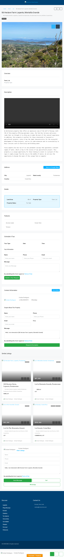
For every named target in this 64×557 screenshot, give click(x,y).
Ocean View (38, 223)
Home (4, 8)
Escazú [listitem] (5, 510)
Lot (13, 8)
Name (6, 255)
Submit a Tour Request (12, 278)
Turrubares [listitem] (6, 516)
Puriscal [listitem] (5, 527)
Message (7, 262)
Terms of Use (28, 274)
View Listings (56, 290)
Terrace (8, 227)
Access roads (10, 223)
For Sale (4, 18)
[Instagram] (46, 545)
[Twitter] (43, 545)
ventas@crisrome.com (40, 507)
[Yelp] (61, 545)
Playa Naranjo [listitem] (6, 507)
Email (43, 255)
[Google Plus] (52, 545)
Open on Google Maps (52, 167)
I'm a (34, 321)
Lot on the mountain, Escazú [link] (14, 428)
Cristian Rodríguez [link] (18, 399)
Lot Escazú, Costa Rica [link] (43, 428)
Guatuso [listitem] (5, 513)
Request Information (32, 345)
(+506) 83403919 (23, 300)
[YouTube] (55, 545)
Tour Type (7, 243)
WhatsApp (34, 300)
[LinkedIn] (49, 545)
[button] (55, 9)
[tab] (53, 27)
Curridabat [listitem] (6, 521)
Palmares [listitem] (5, 530)
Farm (9, 8)
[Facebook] (40, 545)
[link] (16, 370)
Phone (25, 255)
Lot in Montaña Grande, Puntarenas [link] (47, 384)
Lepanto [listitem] (5, 505)
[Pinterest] (58, 545)
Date (24, 243)
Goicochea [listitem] (6, 519)
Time (43, 243)
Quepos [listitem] (5, 524)
